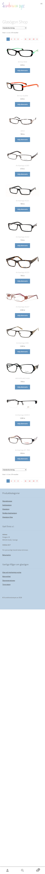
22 (29, 39)
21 (25, 39)
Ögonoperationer (8, 580)
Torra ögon (6, 584)
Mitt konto (7, 870)
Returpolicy (6, 555)
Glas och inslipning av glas (11, 572)
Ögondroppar (7, 501)
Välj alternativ (22, 70)
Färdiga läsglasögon (9, 513)
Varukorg (34, 868)
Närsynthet (6, 576)
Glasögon (5, 509)
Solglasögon (7, 505)
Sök (22, 870)
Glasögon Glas (7, 517)
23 (33, 39)
